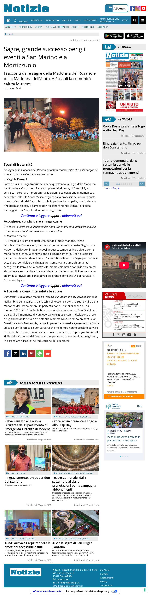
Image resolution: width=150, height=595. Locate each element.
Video (78, 20)
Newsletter (90, 20)
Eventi (125, 20)
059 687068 (62, 579)
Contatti (104, 574)
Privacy (103, 581)
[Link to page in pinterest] (31, 353)
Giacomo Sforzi (12, 88)
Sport (75, 27)
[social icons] (113, 334)
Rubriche (36, 20)
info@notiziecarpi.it (69, 582)
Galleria (66, 20)
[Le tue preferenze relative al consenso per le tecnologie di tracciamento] (145, 590)
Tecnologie (88, 27)
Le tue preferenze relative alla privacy (88, 591)
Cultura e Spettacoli (57, 27)
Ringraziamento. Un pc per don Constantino (27, 480)
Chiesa (38, 27)
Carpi (85, 416)
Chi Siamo (105, 570)
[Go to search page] (134, 20)
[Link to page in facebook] (7, 353)
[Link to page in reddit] (47, 353)
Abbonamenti (107, 577)
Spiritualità (51, 20)
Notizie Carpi (112, 188)
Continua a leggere (35, 215)
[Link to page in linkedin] (23, 353)
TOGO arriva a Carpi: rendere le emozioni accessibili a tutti (28, 545)
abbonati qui (72, 215)
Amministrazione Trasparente (109, 20)
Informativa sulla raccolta (47, 591)
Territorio (25, 27)
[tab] (113, 295)
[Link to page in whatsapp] (39, 353)
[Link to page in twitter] (15, 353)
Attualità (10, 27)
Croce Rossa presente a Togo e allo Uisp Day (74, 423)
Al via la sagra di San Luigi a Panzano (72, 545)
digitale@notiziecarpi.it (71, 585)
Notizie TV (103, 27)
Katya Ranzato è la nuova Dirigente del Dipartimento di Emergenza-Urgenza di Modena (28, 425)
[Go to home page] (8, 20)
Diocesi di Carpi (89, 569)
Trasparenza (106, 585)
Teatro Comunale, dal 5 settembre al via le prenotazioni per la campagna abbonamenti (74, 483)
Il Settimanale (21, 20)
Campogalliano (74, 416)
